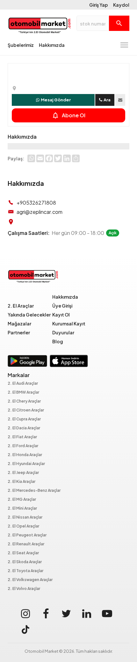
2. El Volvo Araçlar (24, 589)
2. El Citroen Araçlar (26, 410)
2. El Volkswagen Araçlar (30, 580)
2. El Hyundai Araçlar (26, 464)
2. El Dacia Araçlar (24, 428)
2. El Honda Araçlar (25, 455)
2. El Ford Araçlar (23, 446)
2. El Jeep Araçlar (23, 473)
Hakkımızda (52, 45)
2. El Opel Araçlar (23, 526)
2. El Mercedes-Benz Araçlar (34, 491)
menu (124, 45)
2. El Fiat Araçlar (22, 437)
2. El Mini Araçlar (22, 508)
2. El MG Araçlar (22, 500)
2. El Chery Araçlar (24, 401)
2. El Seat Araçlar (23, 553)
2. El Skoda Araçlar (25, 562)
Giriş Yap (98, 5)
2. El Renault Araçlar (26, 544)
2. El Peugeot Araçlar (27, 535)
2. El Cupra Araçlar (24, 419)
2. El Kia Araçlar (21, 482)
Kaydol (121, 5)
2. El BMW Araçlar (23, 392)
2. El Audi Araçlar (23, 384)
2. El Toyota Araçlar (25, 571)
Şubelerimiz (21, 45)
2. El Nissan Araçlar (25, 517)
